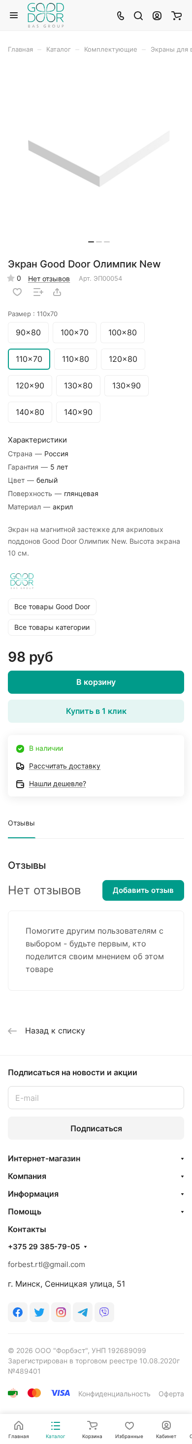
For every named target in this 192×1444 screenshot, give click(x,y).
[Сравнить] (38, 292)
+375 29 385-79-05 (44, 1246)
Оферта (171, 1393)
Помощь (24, 1211)
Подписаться (96, 1128)
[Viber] (104, 1312)
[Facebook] (18, 1312)
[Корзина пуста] (176, 15)
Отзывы (21, 823)
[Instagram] (61, 1312)
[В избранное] (17, 292)
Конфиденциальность (114, 1393)
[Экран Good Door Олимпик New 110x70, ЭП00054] (99, 159)
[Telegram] (83, 1312)
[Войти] (157, 15)
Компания (27, 1176)
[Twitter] (39, 1312)
